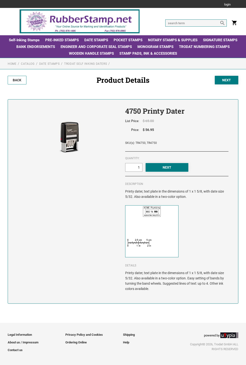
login (227, 4)
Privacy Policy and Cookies (84, 334)
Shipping (129, 334)
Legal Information (20, 334)
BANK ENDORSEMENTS (35, 47)
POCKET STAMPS (128, 40)
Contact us (15, 350)
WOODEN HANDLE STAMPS (91, 53)
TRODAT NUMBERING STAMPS (204, 47)
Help (126, 342)
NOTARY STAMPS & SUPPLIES (172, 40)
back (17, 80)
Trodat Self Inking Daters (85, 63)
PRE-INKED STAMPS (62, 40)
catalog (27, 63)
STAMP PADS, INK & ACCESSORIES (148, 53)
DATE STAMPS (96, 40)
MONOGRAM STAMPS (155, 47)
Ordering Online (76, 342)
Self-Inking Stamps (24, 40)
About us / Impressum (23, 342)
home (12, 63)
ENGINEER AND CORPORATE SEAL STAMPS (96, 47)
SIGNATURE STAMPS (220, 40)
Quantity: (132, 158)
